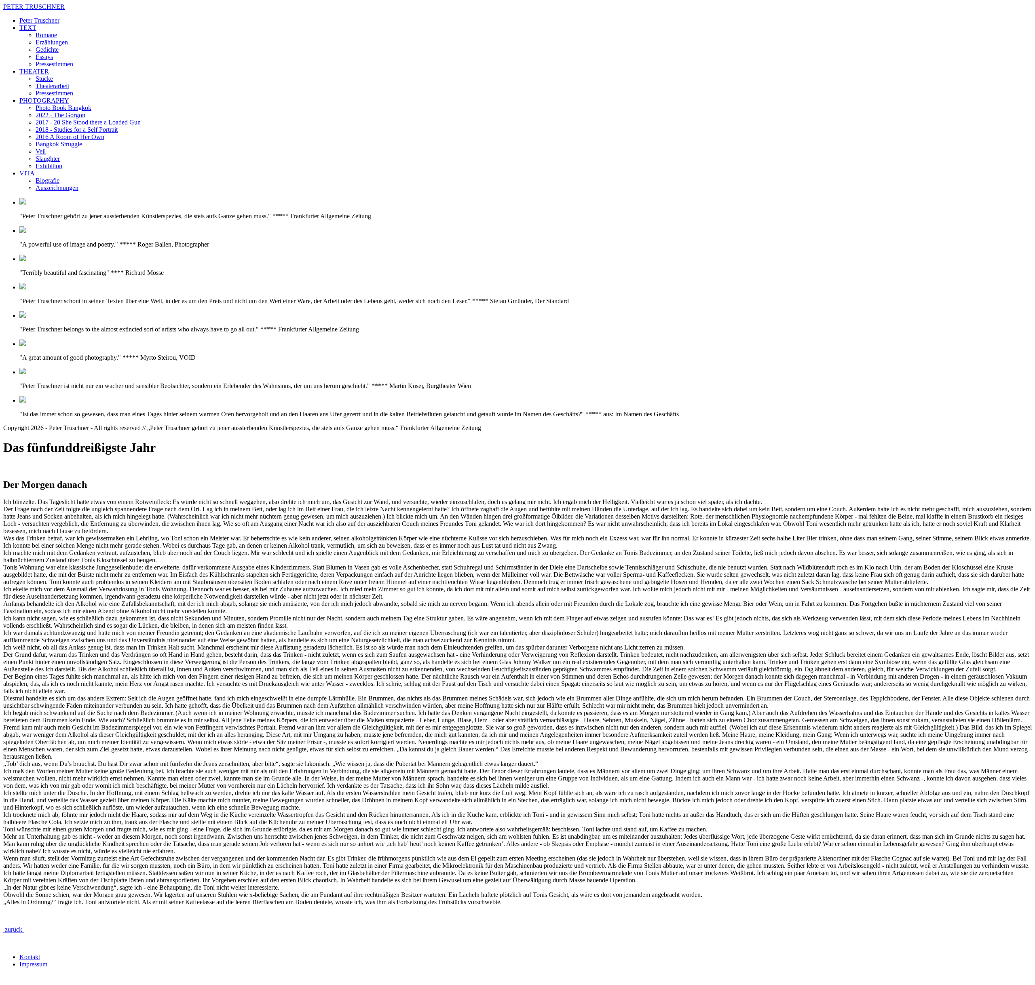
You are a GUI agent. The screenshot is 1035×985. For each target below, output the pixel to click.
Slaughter (48, 158)
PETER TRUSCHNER (34, 6)
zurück (13, 929)
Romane (46, 35)
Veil (41, 151)
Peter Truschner (39, 20)
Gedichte (47, 49)
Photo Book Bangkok (63, 107)
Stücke (44, 78)
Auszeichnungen (57, 187)
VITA (27, 173)
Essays (44, 56)
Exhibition (49, 165)
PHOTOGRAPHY (44, 100)
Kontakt (29, 956)
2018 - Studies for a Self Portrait (77, 129)
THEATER (34, 71)
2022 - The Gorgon (60, 115)
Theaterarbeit (52, 85)
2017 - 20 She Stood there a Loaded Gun (88, 122)
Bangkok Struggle (59, 144)
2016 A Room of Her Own (70, 136)
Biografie (47, 180)
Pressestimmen (54, 64)
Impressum (33, 964)
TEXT (27, 27)
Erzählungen (52, 42)
